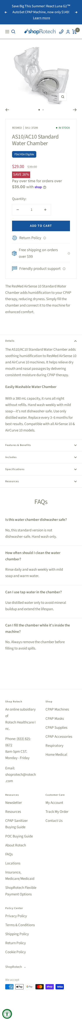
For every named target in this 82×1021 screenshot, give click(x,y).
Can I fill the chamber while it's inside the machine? (37, 628)
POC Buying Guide (19, 836)
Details (9, 341)
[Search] (13, 32)
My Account (54, 802)
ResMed (17, 128)
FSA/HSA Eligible (24, 154)
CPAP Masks (54, 718)
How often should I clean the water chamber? (32, 556)
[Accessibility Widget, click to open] (7, 1014)
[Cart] (74, 31)
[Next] (75, 109)
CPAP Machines (57, 709)
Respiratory (54, 745)
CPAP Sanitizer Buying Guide (16, 824)
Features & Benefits (18, 445)
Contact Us (54, 820)
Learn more (41, 18)
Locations (12, 863)
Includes (11, 457)
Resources (12, 481)
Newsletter (13, 802)
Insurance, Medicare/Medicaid (19, 875)
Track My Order (56, 811)
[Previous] (7, 109)
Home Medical (56, 754)
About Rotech (15, 845)
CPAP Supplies (56, 727)
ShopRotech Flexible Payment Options (20, 891)
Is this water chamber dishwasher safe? (36, 519)
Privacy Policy (16, 916)
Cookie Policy (15, 952)
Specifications (14, 469)
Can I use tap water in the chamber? (33, 592)
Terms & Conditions (20, 925)
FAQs (9, 854)
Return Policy (15, 943)
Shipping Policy (17, 934)
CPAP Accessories (58, 736)
